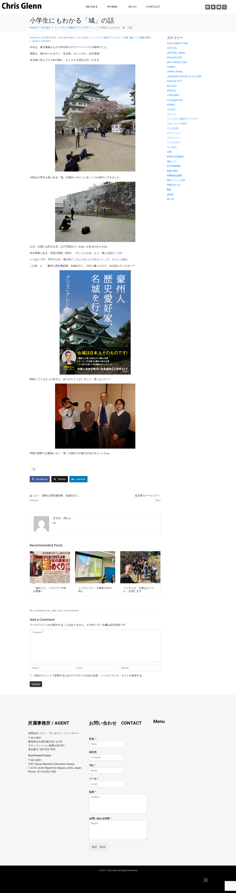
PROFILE (91, 6)
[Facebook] (207, 7)
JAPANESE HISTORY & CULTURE (184, 76)
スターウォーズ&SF (177, 123)
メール (94, 778)
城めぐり (133, 37)
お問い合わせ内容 (100, 818)
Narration (172, 85)
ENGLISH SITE (174, 57)
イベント (171, 114)
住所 (92, 791)
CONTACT (153, 6)
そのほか (84, 37)
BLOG (132, 6)
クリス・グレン (62, 518)
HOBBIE (171, 67)
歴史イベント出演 (176, 180)
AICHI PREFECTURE (177, 43)
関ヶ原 (170, 199)
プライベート (173, 137)
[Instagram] (224, 7)
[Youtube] (218, 7)
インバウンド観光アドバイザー (106, 37)
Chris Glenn (68, 37)
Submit (36, 684)
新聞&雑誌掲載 (174, 175)
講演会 (170, 194)
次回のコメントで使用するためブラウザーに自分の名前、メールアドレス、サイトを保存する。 (89, 675)
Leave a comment (41, 40)
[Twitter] (213, 7)
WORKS (171, 104)
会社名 (93, 751)
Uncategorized (175, 100)
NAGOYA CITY (174, 81)
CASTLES (172, 48)
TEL (92, 765)
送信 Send (98, 846)
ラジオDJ (172, 147)
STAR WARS (173, 95)
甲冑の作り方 (173, 185)
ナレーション (173, 132)
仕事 (125, 37)
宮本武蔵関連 (173, 166)
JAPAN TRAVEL (175, 71)
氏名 (92, 738)
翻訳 (169, 189)
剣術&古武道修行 (175, 156)
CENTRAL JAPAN (176, 52)
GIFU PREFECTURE (177, 62)
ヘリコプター (173, 142)
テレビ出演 (172, 128)
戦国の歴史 (145, 37)
